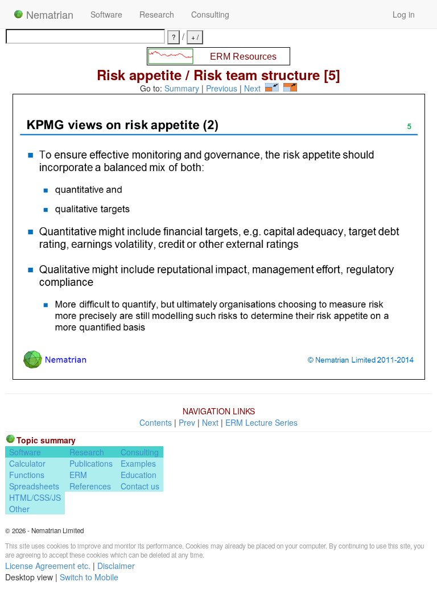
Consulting (210, 14)
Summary (181, 88)
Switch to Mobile (89, 577)
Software (106, 14)
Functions (26, 474)
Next (252, 88)
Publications (91, 463)
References (90, 486)
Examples (138, 463)
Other (19, 508)
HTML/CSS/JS (35, 497)
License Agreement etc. (47, 565)
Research (156, 14)
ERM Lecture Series (261, 422)
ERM (78, 474)
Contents (155, 422)
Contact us (140, 486)
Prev (187, 422)
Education (138, 474)
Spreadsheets (34, 486)
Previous (221, 88)
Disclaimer (116, 565)
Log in (404, 14)
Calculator (27, 463)
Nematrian (48, 14)
